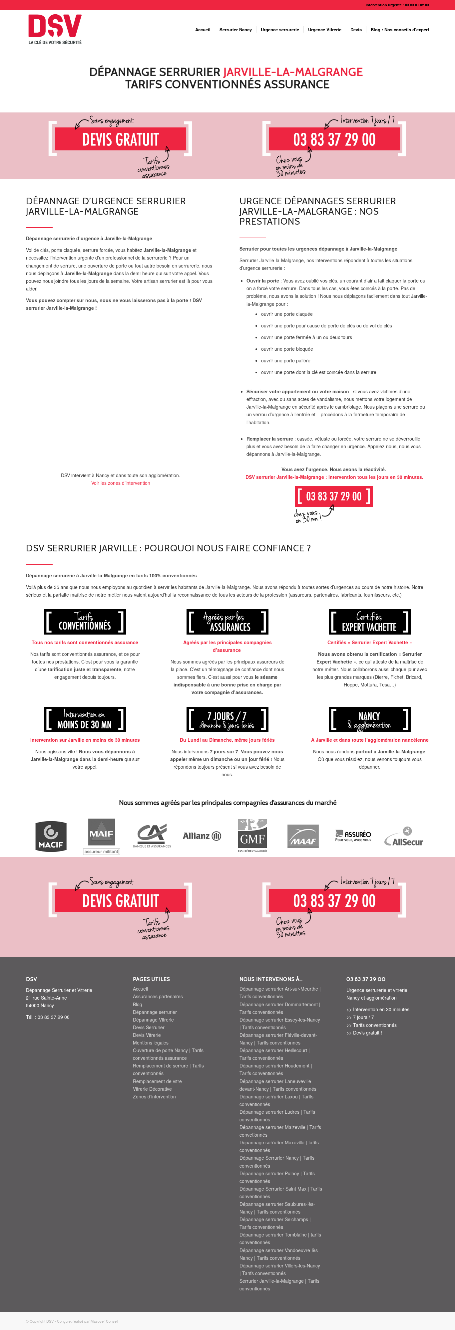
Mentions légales (151, 1042)
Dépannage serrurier (155, 1012)
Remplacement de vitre (157, 1081)
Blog (137, 1004)
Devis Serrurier (149, 1027)
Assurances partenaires (158, 996)
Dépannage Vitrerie (153, 1019)
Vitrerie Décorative (152, 1088)
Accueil (140, 988)
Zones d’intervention (154, 1096)
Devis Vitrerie (147, 1035)
